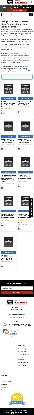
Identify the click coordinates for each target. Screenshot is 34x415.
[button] (10, 333)
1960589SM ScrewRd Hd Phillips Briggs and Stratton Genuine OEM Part (25, 216)
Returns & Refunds (23, 362)
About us (3, 379)
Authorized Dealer (6, 381)
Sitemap (3, 390)
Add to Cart (8, 99)
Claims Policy (22, 365)
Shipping (20, 357)
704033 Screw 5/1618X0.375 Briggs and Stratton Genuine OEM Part (8, 104)
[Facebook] (17, 321)
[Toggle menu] (2, 2)
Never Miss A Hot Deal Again (31, 207)
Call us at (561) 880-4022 (24, 8)
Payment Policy (22, 351)
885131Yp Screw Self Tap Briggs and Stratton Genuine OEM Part (25, 103)
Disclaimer (21, 359)
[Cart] (31, 2)
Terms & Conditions (23, 354)
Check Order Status (17, 10)
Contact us (4, 384)
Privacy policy (22, 349)
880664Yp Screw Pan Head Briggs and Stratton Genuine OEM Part (25, 140)
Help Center (4, 387)
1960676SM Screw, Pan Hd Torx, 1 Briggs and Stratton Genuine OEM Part (7, 216)
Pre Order (25, 99)
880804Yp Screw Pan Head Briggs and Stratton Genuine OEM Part (8, 140)
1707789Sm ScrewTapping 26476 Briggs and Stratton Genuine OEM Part (7, 257)
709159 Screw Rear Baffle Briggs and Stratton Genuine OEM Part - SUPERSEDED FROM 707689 (8, 178)
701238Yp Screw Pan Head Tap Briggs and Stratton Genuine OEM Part (24, 177)
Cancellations (22, 368)
